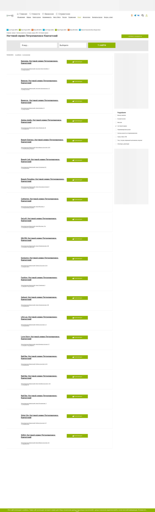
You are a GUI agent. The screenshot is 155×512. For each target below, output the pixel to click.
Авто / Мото (57, 17)
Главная (23, 14)
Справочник (64, 14)
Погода (64, 17)
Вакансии (49, 14)
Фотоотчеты (86, 17)
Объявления (21, 17)
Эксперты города (97, 17)
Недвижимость (47, 17)
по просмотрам (26, 54)
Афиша (29, 17)
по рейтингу (18, 54)
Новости (36, 14)
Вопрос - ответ (108, 17)
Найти (102, 45)
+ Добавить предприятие (135, 36)
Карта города (37, 17)
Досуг (79, 17)
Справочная (72, 17)
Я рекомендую (78, 61)
